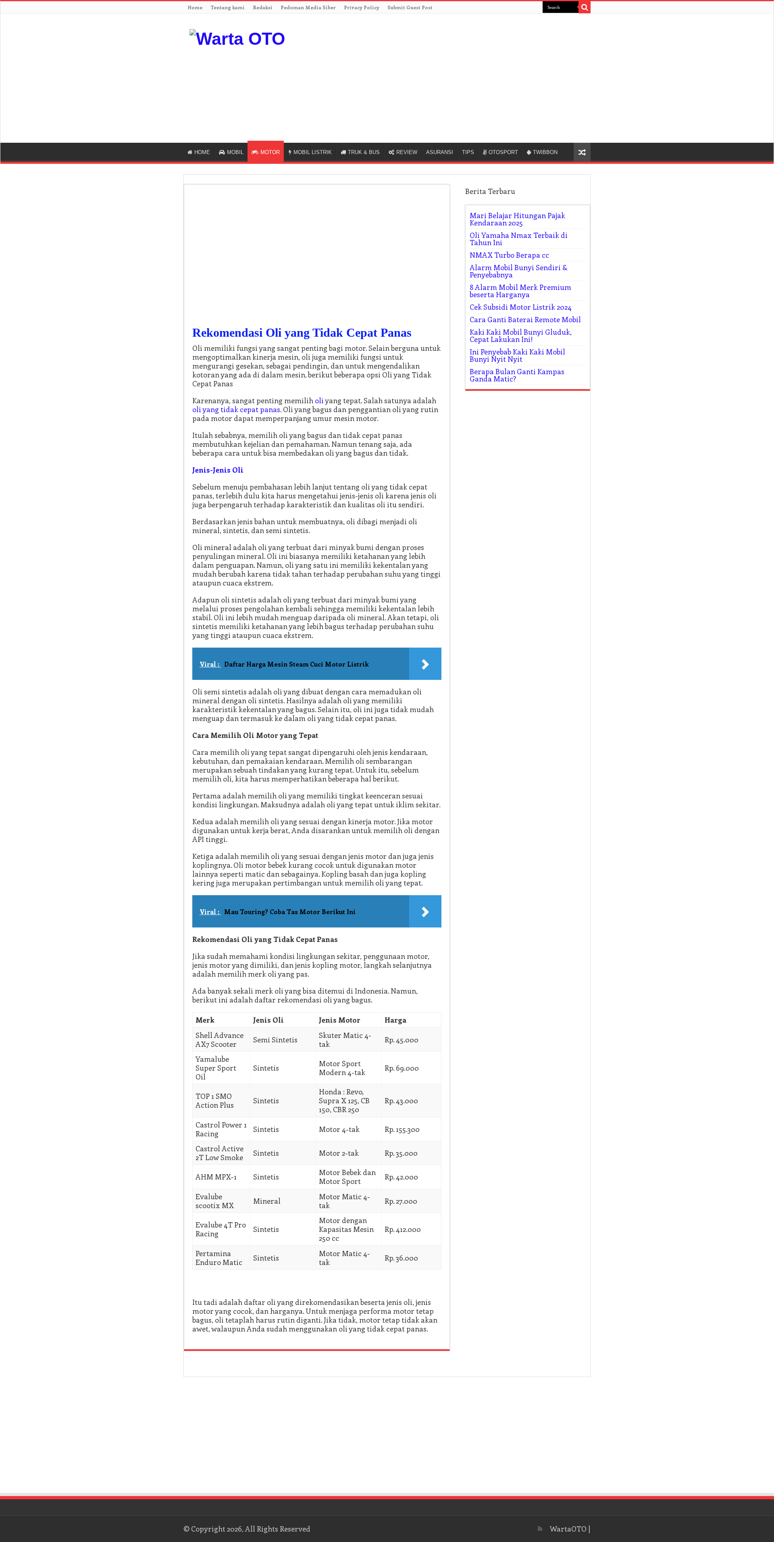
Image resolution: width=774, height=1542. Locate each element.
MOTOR (270, 152)
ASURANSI (439, 152)
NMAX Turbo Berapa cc (509, 255)
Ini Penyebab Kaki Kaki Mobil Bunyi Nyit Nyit (517, 355)
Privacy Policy (361, 7)
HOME (202, 152)
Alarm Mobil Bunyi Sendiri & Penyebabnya (519, 271)
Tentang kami (227, 7)
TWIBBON (545, 152)
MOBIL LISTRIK (312, 152)
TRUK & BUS (364, 152)
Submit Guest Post (410, 7)
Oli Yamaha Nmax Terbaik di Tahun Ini (519, 238)
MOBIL (235, 152)
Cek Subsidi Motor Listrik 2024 (521, 307)
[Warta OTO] (237, 37)
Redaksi (263, 7)
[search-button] (584, 7)
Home (194, 7)
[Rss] (540, 1529)
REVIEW (406, 152)
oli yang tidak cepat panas (236, 409)
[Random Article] (582, 152)
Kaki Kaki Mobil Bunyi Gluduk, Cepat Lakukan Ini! (521, 335)
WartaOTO (568, 1529)
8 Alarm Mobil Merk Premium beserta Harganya (520, 290)
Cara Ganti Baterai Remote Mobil (525, 319)
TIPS (468, 152)
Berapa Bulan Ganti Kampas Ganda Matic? (517, 375)
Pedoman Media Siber (308, 7)
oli (319, 400)
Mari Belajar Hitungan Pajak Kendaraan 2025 (517, 218)
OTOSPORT (503, 152)
